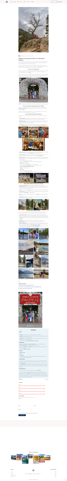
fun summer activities (22, 186)
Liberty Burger (22, 169)
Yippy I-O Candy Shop (28, 165)
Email (35, 405)
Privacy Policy (12, 476)
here (23, 109)
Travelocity (36, 340)
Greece (55, 471)
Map (20, 1)
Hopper (33, 340)
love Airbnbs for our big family (22, 108)
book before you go (40, 155)
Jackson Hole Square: (22, 118)
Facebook (27, 473)
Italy (55, 475)
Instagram (31, 473)
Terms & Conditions (13, 475)
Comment (20, 398)
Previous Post (21, 379)
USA (55, 472)
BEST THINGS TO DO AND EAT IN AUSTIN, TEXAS (25, 288)
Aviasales (30, 340)
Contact (32, 1)
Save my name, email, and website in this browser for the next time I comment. (28, 413)
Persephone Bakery (25, 161)
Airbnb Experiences (22, 352)
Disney (55, 476)
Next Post (46, 379)
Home (11, 1)
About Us (12, 472)
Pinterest (35, 473)
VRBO (20, 345)
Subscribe (50, 441)
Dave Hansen (26, 192)
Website (19, 409)
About (14, 1)
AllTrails (38, 194)
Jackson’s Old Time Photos (25, 125)
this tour (21, 218)
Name (19, 405)
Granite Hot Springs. (22, 221)
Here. (40, 370)
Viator (20, 353)
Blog (18, 1)
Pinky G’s (28, 164)
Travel (28, 1)
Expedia (21, 338)
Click (38, 370)
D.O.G (24, 170)
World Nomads (23, 363)
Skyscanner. (21, 334)
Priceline (28, 340)
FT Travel (24, 1)
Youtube (39, 473)
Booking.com (30, 346)
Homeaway (24, 345)
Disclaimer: (20, 103)
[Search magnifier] (56, 1)
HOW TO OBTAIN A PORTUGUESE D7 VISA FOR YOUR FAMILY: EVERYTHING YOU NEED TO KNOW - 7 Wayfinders (31, 385)
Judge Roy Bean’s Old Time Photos (41, 125)
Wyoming (19, 53)
